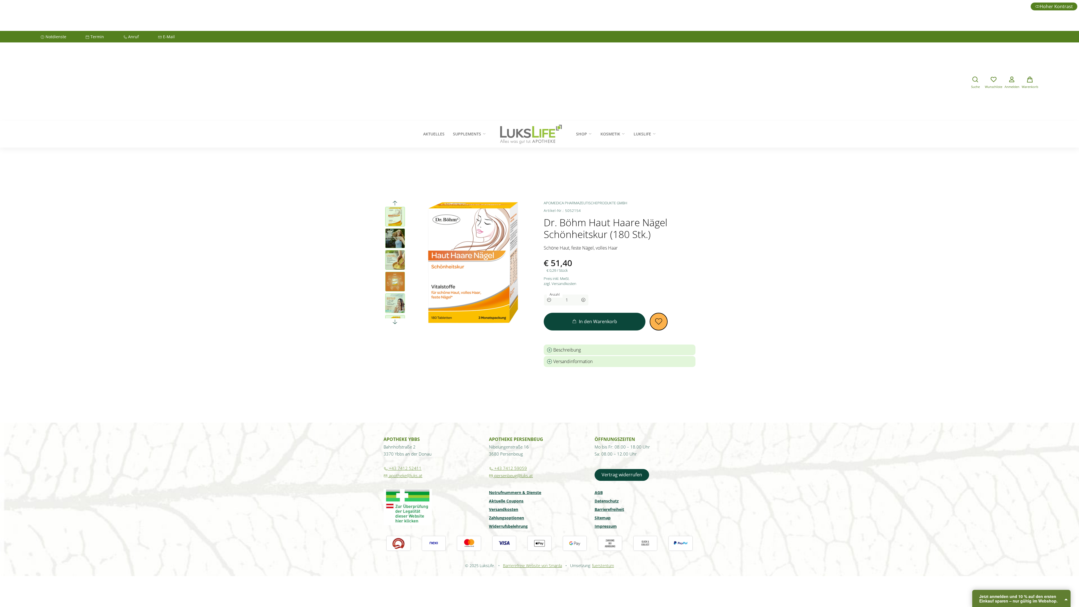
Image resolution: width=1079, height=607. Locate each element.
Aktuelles (434, 134)
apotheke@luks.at (403, 475)
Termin (92, 37)
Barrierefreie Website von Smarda (532, 565)
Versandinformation (572, 361)
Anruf (129, 37)
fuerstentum (603, 565)
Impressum (606, 526)
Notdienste (51, 37)
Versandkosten (503, 510)
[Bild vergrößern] (472, 262)
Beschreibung (566, 350)
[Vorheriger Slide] (395, 203)
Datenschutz (607, 501)
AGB (599, 493)
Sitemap (603, 518)
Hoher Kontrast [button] (1056, 6)
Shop (582, 134)
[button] (975, 83)
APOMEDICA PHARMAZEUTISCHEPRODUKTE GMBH (585, 202)
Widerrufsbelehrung (508, 526)
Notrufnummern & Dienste (515, 493)
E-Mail (164, 37)
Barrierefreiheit (609, 510)
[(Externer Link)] (408, 507)
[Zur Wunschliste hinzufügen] (659, 321)
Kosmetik (610, 134)
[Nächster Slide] (395, 321)
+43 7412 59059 (508, 468)
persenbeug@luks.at (511, 475)
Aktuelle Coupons (506, 501)
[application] (594, 321)
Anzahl (555, 294)
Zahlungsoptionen (506, 518)
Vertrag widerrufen (622, 475)
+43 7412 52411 (402, 468)
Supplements (467, 134)
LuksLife (643, 134)
